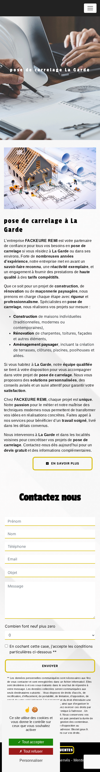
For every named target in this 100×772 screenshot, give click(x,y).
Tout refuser (32, 751)
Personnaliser (31, 760)
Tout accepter (32, 742)
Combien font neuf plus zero (30, 626)
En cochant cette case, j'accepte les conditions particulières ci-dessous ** (51, 649)
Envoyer (50, 666)
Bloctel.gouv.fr (79, 729)
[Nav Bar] (90, 8)
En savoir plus (64, 463)
